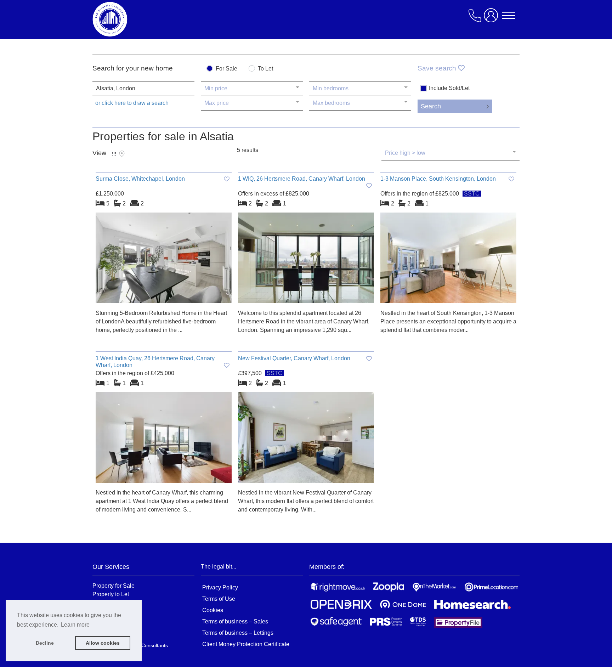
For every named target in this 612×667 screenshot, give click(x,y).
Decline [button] (45, 643)
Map (122, 154)
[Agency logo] (149, 19)
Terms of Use (218, 599)
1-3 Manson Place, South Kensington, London (438, 179)
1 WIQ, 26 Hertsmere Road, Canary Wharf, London (301, 179)
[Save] (227, 179)
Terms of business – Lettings (237, 633)
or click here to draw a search (132, 103)
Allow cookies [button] (103, 643)
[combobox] (143, 88)
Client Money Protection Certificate (245, 644)
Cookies (212, 610)
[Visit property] (164, 260)
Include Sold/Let (449, 88)
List (114, 154)
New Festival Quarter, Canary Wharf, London (294, 358)
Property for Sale (113, 585)
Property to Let (110, 594)
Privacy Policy (220, 587)
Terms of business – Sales (235, 621)
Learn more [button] (75, 625)
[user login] (492, 18)
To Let (265, 69)
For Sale (226, 69)
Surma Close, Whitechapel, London (140, 179)
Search (431, 106)
